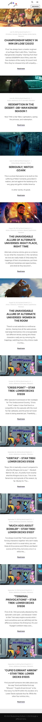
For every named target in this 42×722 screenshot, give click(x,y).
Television (21, 36)
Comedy (14, 34)
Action (9, 100)
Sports (34, 34)
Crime (13, 163)
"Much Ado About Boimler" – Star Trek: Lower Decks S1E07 (21, 529)
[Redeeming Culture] (13, 4)
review (30, 34)
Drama (17, 163)
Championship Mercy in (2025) (21, 42)
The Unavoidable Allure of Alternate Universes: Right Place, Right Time (21, 241)
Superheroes (32, 230)
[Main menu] (37, 2)
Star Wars (25, 100)
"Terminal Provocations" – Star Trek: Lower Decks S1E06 (21, 601)
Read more (21, 68)
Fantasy (24, 34)
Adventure (15, 100)
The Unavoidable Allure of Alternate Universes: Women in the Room (21, 315)
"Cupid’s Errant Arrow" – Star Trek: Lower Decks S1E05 (21, 673)
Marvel (26, 230)
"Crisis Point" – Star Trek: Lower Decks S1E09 (21, 391)
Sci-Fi (20, 100)
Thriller (29, 163)
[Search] (32, 2)
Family (20, 34)
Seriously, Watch (21, 168)
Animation (9, 34)
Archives (35, 6)
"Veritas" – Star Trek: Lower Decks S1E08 (21, 460)
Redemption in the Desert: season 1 (21, 108)
